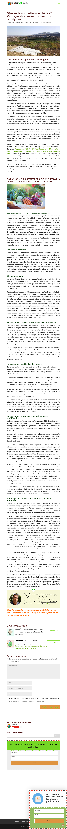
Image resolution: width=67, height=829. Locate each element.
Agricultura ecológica (13, 22)
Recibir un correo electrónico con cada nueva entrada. (27, 702)
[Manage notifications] (63, 825)
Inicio (17, 821)
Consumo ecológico (35, 22)
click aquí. (48, 604)
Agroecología (24, 22)
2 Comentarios (46, 22)
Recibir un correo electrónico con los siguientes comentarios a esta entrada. (34, 698)
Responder (53, 631)
